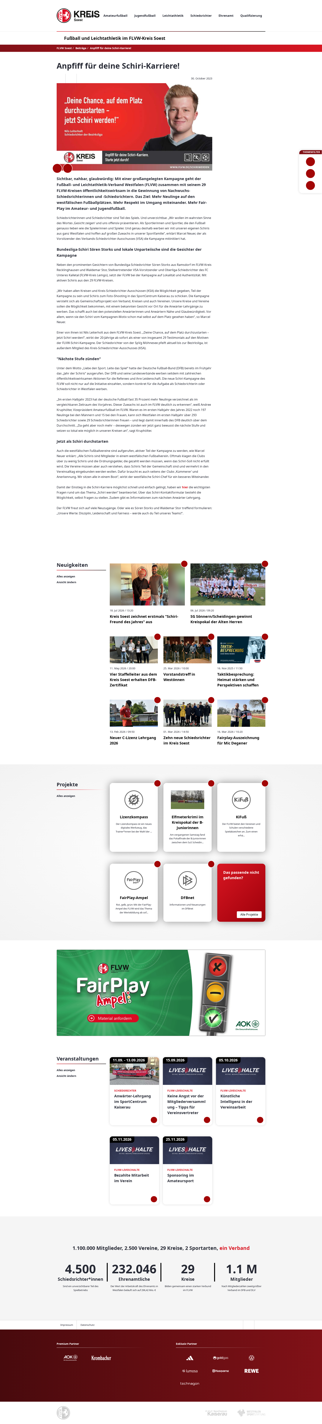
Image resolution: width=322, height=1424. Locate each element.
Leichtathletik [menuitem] (173, 16)
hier (185, 487)
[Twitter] (71, 78)
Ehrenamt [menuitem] (226, 16)
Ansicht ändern (66, 582)
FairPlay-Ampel (134, 897)
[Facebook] (59, 78)
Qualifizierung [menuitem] (251, 16)
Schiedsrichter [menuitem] (201, 16)
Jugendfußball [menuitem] (145, 16)
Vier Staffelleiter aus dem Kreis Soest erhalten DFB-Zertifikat (133, 680)
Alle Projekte (249, 914)
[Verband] (310, 185)
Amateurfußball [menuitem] (115, 16)
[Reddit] (82, 78)
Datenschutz (87, 1325)
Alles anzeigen (66, 576)
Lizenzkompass (134, 816)
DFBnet (187, 897)
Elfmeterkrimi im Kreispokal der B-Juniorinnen (187, 822)
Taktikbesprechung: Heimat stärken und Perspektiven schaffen (238, 680)
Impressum (66, 1325)
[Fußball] (310, 161)
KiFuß (241, 816)
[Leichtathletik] (310, 173)
